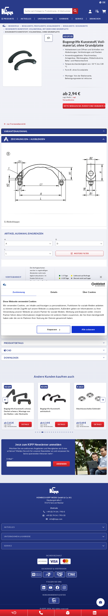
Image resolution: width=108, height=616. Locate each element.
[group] (18, 406)
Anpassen (52, 329)
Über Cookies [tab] (89, 292)
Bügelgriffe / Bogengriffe (75, 26)
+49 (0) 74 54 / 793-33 (55, 515)
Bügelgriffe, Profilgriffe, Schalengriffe (40, 26)
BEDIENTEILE (13, 26)
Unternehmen (45, 19)
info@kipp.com (55, 519)
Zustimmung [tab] (19, 292)
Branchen (95, 19)
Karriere (64, 19)
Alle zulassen (88, 329)
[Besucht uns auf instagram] (64, 587)
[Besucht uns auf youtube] (50, 587)
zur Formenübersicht (16, 124)
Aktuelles (9, 527)
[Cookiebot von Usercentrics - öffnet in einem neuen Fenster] (93, 284)
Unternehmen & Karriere (17, 536)
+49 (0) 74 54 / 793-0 (55, 512)
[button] (35, 432)
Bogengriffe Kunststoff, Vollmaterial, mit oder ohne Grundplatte (36, 29)
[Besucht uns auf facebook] (57, 587)
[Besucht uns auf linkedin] (44, 587)
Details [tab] (54, 292)
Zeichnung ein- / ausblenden (27, 139)
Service (8, 546)
